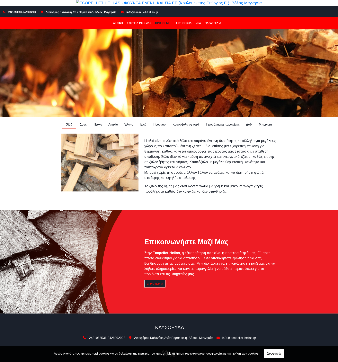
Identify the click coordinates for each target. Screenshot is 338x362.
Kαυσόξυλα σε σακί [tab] (186, 124)
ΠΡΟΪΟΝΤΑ (162, 23)
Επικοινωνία (155, 283)
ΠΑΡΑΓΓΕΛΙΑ (213, 23)
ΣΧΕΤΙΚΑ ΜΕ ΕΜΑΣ (139, 23)
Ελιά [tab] (143, 124)
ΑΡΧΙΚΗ (118, 23)
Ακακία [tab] (113, 124)
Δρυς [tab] (83, 124)
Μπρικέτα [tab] (266, 124)
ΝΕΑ (198, 23)
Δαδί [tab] (249, 124)
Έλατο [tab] (129, 124)
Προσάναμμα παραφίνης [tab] (223, 124)
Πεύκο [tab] (98, 124)
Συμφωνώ (274, 353)
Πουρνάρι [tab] (159, 124)
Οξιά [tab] (69, 124)
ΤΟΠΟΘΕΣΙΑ (183, 23)
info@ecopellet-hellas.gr (142, 12)
